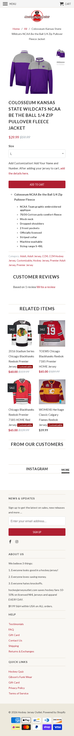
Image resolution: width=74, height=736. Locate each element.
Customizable (24, 260)
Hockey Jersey (41, 260)
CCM (45, 256)
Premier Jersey (25, 265)
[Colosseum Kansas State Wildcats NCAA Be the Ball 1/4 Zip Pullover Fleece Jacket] (31, 71)
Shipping (14, 645)
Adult (23, 256)
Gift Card (14, 635)
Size (11, 146)
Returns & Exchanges (21, 651)
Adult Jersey (34, 256)
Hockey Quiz (16, 671)
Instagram (37, 469)
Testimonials (16, 624)
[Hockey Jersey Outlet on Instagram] (17, 542)
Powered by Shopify (54, 712)
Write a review (46, 287)
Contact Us (15, 640)
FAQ (11, 629)
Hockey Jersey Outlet (30, 712)
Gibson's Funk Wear (20, 677)
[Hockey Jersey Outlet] (37, 16)
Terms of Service (18, 693)
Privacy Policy (17, 687)
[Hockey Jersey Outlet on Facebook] (11, 542)
